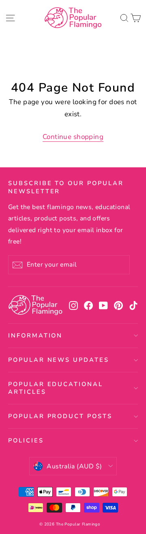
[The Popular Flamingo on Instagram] (73, 305)
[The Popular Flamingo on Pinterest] (118, 305)
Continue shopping (73, 136)
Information (35, 335)
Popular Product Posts (60, 416)
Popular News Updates (58, 360)
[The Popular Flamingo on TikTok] (133, 305)
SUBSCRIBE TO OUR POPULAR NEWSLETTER (66, 187)
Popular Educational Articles (55, 388)
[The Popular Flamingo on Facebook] (88, 305)
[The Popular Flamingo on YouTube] (103, 305)
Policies (26, 440)
